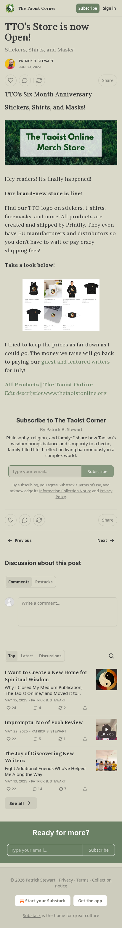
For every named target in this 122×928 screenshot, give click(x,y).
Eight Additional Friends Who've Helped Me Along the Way (45, 771)
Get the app (90, 900)
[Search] (111, 656)
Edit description (24, 393)
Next (102, 540)
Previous (23, 540)
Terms (82, 880)
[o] (106, 729)
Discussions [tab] (50, 656)
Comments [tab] (18, 582)
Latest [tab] (27, 656)
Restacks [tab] (43, 582)
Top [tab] (11, 656)
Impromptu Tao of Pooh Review (44, 722)
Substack (32, 915)
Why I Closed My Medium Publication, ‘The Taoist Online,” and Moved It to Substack (44, 690)
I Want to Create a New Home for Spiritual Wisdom (46, 676)
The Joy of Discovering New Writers (39, 757)
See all (16, 803)
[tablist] (30, 582)
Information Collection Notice (65, 490)
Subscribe (87, 8)
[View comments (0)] (25, 80)
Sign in (109, 8)
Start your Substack (45, 900)
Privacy (66, 880)
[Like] (11, 80)
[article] (61, 690)
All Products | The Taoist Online (49, 384)
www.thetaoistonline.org (75, 393)
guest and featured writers (75, 361)
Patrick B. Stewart (36, 61)
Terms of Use (89, 485)
